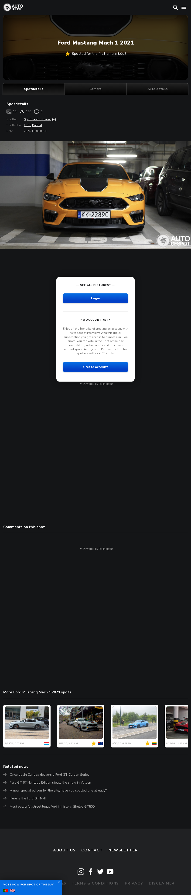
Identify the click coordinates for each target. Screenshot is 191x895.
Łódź (27, 125)
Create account (95, 367)
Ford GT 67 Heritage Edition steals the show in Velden (50, 782)
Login (95, 298)
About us (64, 850)
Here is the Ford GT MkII (28, 798)
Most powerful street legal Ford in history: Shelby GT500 (52, 806)
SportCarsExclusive (37, 119)
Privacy (134, 883)
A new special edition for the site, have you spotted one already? (58, 790)
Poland (37, 125)
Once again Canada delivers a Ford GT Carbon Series (49, 774)
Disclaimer (162, 883)
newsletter (123, 850)
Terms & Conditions (95, 883)
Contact (92, 850)
